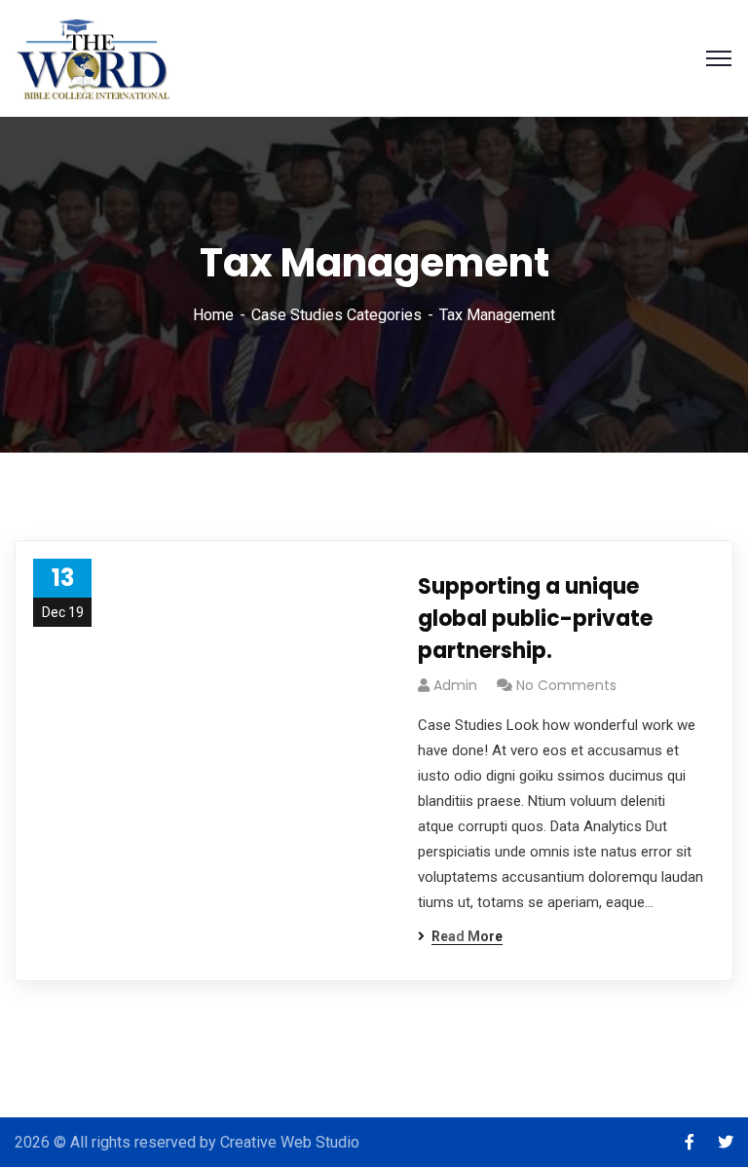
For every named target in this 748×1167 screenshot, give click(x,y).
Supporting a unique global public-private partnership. (535, 618)
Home (213, 315)
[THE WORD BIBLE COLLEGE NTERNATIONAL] (94, 57)
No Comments (566, 685)
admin (455, 685)
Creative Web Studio (289, 1142)
